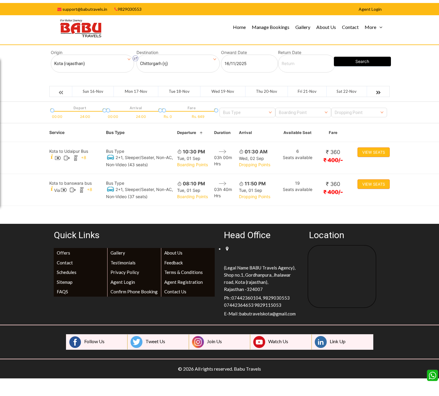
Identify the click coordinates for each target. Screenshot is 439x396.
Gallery (302, 27)
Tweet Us (155, 341)
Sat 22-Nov (347, 91)
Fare (333, 132)
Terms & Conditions (183, 272)
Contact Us (175, 291)
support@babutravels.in (84, 9)
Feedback (173, 262)
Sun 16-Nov (93, 91)
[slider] (51, 109)
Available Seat (297, 132)
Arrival (245, 132)
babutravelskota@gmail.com (268, 313)
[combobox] (247, 112)
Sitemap (65, 282)
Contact (350, 27)
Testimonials (123, 262)
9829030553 (130, 9)
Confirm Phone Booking (134, 291)
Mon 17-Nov (136, 91)
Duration (222, 132)
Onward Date (234, 52)
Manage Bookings (270, 27)
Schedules (66, 272)
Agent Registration (183, 282)
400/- (333, 160)
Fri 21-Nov (307, 91)
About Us (326, 27)
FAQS (62, 291)
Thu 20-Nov (266, 91)
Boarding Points (192, 164)
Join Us (214, 341)
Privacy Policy (124, 272)
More (370, 27)
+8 (83, 157)
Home (239, 27)
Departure (186, 132)
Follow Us (94, 341)
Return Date (289, 52)
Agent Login (122, 282)
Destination (147, 52)
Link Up (338, 341)
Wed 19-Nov (222, 91)
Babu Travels (247, 369)
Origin (56, 52)
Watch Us (278, 341)
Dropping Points (254, 164)
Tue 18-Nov (179, 91)
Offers (63, 252)
